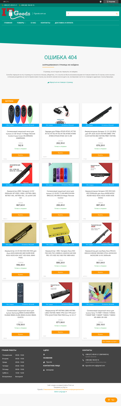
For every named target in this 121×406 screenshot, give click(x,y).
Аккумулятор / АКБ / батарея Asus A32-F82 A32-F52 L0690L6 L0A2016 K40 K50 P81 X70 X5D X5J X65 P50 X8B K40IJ (60, 253)
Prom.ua (71, 385)
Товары (20, 23)
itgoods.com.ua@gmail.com (95, 365)
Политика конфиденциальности (73, 389)
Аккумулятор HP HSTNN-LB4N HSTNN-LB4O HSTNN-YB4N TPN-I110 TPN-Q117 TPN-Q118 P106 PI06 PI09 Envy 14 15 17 (60, 313)
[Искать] (117, 13)
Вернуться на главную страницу (61, 82)
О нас (33, 23)
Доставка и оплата (64, 23)
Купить (20, 155)
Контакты (45, 23)
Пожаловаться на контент (52, 389)
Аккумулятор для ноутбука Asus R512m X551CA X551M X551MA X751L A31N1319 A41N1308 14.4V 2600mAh (100, 253)
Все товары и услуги (110, 341)
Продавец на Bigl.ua (60, 387)
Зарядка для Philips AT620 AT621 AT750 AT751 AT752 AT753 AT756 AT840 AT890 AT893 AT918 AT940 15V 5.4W (60, 133)
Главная (8, 23)
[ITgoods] (16, 13)
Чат (112, 400)
